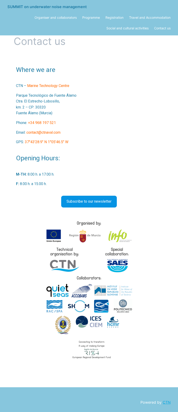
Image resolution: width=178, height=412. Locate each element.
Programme (91, 17)
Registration (114, 17)
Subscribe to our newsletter (89, 201)
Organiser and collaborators (56, 17)
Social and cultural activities (127, 28)
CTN (167, 402)
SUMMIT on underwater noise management (47, 6)
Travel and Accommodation (150, 17)
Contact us (162, 28)
